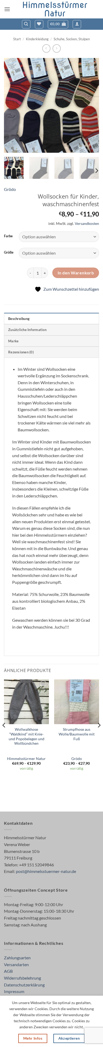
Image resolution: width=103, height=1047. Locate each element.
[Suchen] (26, 24)
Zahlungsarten (17, 957)
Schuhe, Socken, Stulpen (72, 39)
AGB (8, 971)
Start (17, 39)
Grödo (10, 189)
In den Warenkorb (76, 272)
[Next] (90, 105)
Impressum (14, 991)
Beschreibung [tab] (19, 319)
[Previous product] (57, 48)
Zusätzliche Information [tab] (27, 330)
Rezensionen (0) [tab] (21, 352)
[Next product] (46, 48)
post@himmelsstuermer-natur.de (46, 871)
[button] (7, 9)
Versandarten (16, 964)
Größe (8, 252)
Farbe (8, 236)
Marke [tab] (13, 341)
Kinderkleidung (37, 39)
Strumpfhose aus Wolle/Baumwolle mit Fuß (77, 734)
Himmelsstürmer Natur (54, 9)
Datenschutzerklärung (24, 984)
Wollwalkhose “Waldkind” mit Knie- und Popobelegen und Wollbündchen (26, 736)
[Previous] (12, 105)
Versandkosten (87, 223)
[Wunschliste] (39, 24)
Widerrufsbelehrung (22, 977)
